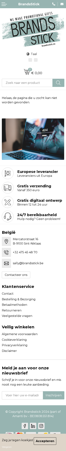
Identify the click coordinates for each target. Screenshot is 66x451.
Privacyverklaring (14, 345)
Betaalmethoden (14, 304)
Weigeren (7, 447)
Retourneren (11, 310)
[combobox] (27, 83)
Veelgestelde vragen (17, 316)
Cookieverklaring (14, 339)
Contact (8, 293)
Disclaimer (9, 351)
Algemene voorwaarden (20, 334)
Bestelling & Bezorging (19, 299)
